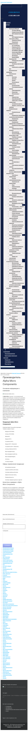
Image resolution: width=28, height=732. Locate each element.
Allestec (4, 666)
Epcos (4, 555)
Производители (10, 353)
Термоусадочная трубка (14, 254)
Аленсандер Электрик (8, 561)
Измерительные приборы (11, 109)
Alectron (4, 593)
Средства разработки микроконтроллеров (16, 346)
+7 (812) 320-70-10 (14, 12)
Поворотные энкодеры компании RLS (16, 61)
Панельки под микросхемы (14, 182)
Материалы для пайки (17, 203)
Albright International (7, 601)
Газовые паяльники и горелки (16, 197)
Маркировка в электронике (14, 244)
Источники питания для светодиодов (16, 305)
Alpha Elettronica (6, 587)
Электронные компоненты (11, 74)
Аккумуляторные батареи (15, 292)
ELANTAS (5, 575)
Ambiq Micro (5, 625)
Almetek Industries (7, 608)
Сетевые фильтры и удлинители (15, 325)
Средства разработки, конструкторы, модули (13, 332)
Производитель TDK (7, 569)
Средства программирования (14, 343)
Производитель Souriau (8, 548)
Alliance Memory (6, 664)
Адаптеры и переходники (13, 175)
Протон (4, 567)
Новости (7, 360)
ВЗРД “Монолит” (6, 573)
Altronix (4, 661)
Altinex (4, 629)
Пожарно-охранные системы (15, 269)
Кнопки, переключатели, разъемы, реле (14, 172)
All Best (4, 644)
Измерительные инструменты (14, 230)
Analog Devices (6, 558)
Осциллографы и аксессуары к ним (15, 134)
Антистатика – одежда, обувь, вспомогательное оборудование (16, 208)
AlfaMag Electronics (7, 599)
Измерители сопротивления (13, 119)
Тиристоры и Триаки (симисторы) (15, 101)
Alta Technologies (7, 631)
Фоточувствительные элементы (16, 169)
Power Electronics (7, 637)
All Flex (4, 640)
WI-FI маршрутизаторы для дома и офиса (16, 37)
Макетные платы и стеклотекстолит (15, 240)
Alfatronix (5, 596)
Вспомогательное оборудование (15, 194)
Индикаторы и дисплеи (14, 162)
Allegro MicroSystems (7, 667)
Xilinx (4, 579)
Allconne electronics (7, 634)
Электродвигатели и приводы (15, 280)
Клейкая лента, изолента (14, 237)
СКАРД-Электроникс (7, 560)
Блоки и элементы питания (12, 287)
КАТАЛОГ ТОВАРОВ (7, 24)
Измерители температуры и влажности (16, 122)
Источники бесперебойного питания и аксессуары (16, 298)
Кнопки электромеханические (15, 179)
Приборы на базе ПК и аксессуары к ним (16, 141)
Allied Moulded (6, 614)
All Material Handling (7, 638)
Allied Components (7, 620)
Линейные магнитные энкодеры (16, 64)
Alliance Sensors (6, 663)
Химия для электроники (13, 257)
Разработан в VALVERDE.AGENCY (14, 727)
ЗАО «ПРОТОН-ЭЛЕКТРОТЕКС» (10, 572)
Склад (7, 711)
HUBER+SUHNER (6, 582)
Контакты (8, 364)
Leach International (7, 552)
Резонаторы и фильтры (14, 94)
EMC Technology (6, 557)
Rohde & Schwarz (7, 576)
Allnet (4, 647)
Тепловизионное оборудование (15, 144)
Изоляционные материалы (11, 71)
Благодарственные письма (10, 357)
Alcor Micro (5, 602)
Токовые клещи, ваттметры (14, 147)
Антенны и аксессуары (13, 317)
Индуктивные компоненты (14, 82)
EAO (4, 564)
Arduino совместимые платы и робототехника (16, 335)
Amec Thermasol (6, 657)
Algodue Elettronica (7, 643)
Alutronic (5, 660)
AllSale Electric (6, 635)
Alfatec (4, 597)
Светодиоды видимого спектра (16, 166)
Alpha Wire (5, 632)
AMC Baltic (5, 623)
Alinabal (4, 641)
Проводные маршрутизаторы (13, 42)
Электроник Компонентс (6, 2)
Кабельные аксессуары (13, 320)
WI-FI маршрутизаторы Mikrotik (16, 34)
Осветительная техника (14, 159)
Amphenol (5, 581)
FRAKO (4, 669)
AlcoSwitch (5, 594)
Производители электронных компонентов (16, 709)
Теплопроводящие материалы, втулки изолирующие (15, 250)
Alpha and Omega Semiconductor (10, 605)
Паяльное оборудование (15, 190)
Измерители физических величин (17, 126)
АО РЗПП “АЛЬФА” (7, 566)
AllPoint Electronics (7, 646)
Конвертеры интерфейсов (13, 338)
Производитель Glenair (8, 549)
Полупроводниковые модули (16, 87)
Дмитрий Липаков (16, 373)
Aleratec (4, 588)
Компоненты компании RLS (16, 67)
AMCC (4, 622)
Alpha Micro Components (8, 604)
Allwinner (5, 610)
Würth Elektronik (6, 628)
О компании (6, 350)
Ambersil (5, 626)
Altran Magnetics (6, 658)
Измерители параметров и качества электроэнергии (17, 116)
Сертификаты (9, 362)
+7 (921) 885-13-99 (14, 15)
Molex (4, 578)
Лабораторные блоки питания (16, 129)
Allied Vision (5, 613)
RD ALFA (5, 570)
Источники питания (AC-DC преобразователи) (16, 302)
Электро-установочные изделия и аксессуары (16, 283)
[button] (3, 19)
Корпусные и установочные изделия (12, 260)
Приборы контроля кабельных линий (15, 137)
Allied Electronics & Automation (10, 619)
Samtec (4, 585)
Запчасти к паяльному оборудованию (16, 200)
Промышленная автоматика (14, 272)
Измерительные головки (14, 112)
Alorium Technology (7, 607)
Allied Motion (5, 616)
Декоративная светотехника (14, 154)
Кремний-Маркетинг (7, 563)
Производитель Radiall (8, 551)
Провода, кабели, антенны (12, 313)
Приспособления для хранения (16, 222)
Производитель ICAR (7, 554)
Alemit (4, 591)
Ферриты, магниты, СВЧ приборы (16, 106)
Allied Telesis (5, 617)
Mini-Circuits (5, 584)
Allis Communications (7, 611)
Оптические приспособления (13, 217)
